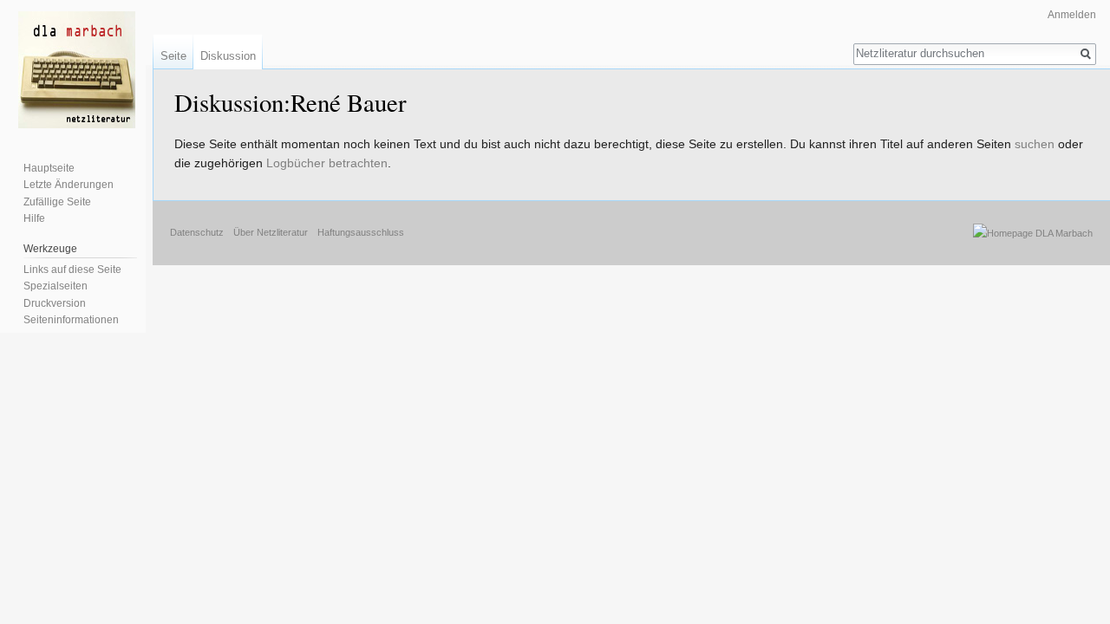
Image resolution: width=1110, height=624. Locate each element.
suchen (1034, 144)
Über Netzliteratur (270, 232)
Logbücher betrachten (327, 163)
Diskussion (228, 55)
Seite (173, 55)
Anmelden (1072, 15)
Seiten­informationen (71, 320)
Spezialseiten (55, 286)
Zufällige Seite (57, 202)
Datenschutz (197, 232)
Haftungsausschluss (360, 232)
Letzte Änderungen (68, 185)
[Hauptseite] (76, 69)
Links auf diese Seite (72, 269)
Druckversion (54, 303)
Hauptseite (49, 168)
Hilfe (34, 218)
